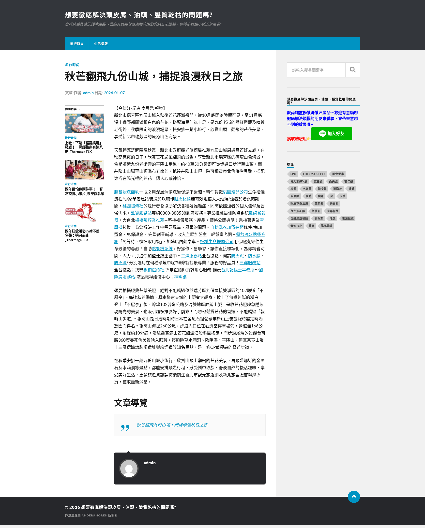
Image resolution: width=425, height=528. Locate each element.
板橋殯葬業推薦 (149, 220)
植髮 (293, 188)
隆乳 (333, 218)
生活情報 (101, 43)
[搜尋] (352, 69)
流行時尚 (77, 43)
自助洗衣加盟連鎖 (227, 227)
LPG (293, 174)
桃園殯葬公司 (235, 191)
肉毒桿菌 (333, 211)
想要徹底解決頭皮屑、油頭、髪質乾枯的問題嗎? (139, 14)
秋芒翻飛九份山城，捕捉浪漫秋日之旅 (172, 424)
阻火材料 (182, 198)
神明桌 (180, 276)
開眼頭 (319, 218)
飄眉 (312, 225)
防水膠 (254, 255)
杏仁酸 (348, 181)
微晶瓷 (318, 181)
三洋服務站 (191, 255)
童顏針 (319, 203)
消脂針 (337, 188)
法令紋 (322, 188)
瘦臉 (309, 196)
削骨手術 (338, 174)
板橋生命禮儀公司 (216, 241)
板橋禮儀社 (153, 269)
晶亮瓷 (333, 181)
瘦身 (321, 196)
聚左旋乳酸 (297, 211)
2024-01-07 (114, 92)
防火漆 (120, 262)
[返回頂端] (354, 497)
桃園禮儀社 (132, 205)
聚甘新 (316, 211)
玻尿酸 (294, 196)
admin (88, 92)
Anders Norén (94, 515)
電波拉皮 (348, 218)
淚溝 (351, 188)
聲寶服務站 (141, 213)
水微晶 (307, 188)
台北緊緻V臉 (298, 181)
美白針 (334, 203)
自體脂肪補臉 (299, 218)
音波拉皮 (296, 225)
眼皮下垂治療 (299, 203)
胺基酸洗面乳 (126, 191)
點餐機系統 (162, 248)
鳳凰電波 (327, 225)
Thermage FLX (314, 174)
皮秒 (343, 196)
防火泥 (237, 255)
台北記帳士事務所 (238, 269)
